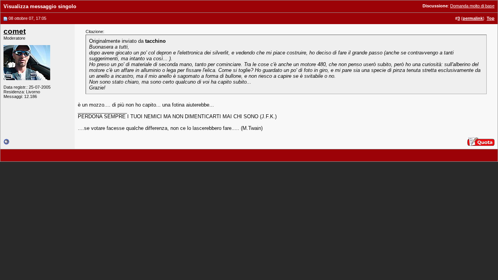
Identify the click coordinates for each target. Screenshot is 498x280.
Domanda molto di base (472, 6)
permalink (473, 18)
